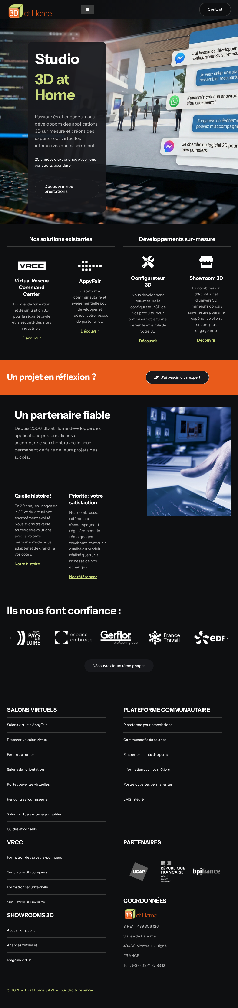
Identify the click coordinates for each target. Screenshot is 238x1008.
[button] (10, 638)
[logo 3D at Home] (30, 6)
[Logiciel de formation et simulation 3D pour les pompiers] (31, 299)
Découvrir (206, 340)
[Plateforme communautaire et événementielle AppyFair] (90, 296)
